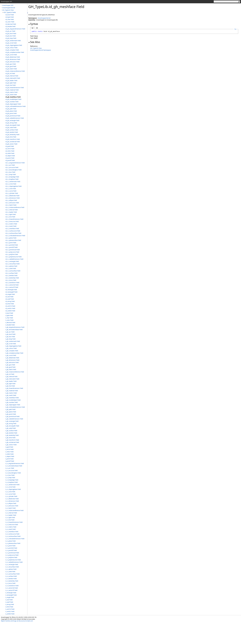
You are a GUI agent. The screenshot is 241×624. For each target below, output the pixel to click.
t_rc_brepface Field (11, 482)
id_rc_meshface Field (12, 228)
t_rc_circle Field (10, 487)
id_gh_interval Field (11, 76)
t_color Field (9, 320)
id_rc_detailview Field (12, 196)
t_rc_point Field (10, 546)
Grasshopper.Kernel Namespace (40, 50)
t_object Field (9, 456)
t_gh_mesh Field (10, 395)
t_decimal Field (10, 322)
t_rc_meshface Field (11, 531)
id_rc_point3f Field (11, 247)
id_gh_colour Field (11, 47)
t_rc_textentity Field (11, 581)
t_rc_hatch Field (10, 508)
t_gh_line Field (10, 386)
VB (37, 28)
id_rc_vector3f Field (11, 287)
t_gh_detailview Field (12, 358)
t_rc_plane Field (10, 541)
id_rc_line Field (10, 217)
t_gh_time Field (10, 437)
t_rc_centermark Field (12, 484)
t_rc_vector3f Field (11, 590)
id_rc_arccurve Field (11, 167)
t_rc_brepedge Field (11, 480)
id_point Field (9, 158)
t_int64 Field (9, 454)
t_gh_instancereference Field (14, 372)
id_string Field (10, 301)
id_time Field (9, 304)
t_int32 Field (9, 452)
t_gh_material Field (11, 391)
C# (32, 28)
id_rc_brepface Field (11, 179)
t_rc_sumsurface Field (12, 574)
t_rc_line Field (9, 520)
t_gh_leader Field (10, 381)
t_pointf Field (9, 461)
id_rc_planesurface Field (13, 240)
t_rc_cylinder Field (11, 496)
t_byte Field (9, 315)
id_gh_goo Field (10, 64)
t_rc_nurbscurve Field (12, 534)
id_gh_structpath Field (12, 125)
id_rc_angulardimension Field (15, 163)
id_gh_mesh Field (11, 94)
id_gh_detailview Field (12, 57)
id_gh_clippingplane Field (13, 45)
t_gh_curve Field (10, 355)
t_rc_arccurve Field (11, 470)
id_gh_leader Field (11, 80)
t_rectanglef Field (11, 595)
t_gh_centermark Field (12, 341)
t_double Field (10, 325)
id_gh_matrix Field (11, 92)
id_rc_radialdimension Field (14, 259)
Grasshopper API (7, 5)
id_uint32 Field (10, 308)
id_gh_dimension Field (12, 59)
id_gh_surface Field (11, 130)
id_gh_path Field (10, 109)
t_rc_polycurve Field (11, 555)
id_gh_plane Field (11, 111)
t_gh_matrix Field (11, 393)
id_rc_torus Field (10, 280)
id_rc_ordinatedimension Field (15, 235)
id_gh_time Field (10, 137)
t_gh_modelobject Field (13, 400)
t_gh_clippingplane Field (13, 346)
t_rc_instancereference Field (14, 510)
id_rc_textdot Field (11, 275)
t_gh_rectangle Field (11, 421)
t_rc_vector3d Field (11, 588)
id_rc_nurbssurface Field (13, 233)
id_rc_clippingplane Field (13, 186)
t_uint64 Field (9, 614)
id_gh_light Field (10, 83)
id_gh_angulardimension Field (15, 29)
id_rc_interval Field (11, 210)
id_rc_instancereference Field (14, 207)
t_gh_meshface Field (12, 398)
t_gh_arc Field (9, 332)
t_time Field (9, 607)
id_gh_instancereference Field (15, 71)
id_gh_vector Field (11, 144)
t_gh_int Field (9, 374)
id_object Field (10, 156)
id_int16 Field (9, 149)
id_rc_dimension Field (12, 198)
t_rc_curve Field (10, 494)
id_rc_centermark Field (12, 181)
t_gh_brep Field (10, 339)
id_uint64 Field (10, 311)
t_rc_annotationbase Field (13, 466)
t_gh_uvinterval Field (12, 442)
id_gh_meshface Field (13, 97)
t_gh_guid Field (10, 367)
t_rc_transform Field (11, 586)
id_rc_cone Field (10, 188)
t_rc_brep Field (10, 477)
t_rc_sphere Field (10, 569)
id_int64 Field (9, 153)
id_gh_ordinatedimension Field (15, 106)
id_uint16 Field (10, 306)
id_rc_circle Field (10, 184)
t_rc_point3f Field (11, 550)
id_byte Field (9, 17)
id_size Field (9, 297)
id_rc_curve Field (10, 191)
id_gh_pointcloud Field (12, 116)
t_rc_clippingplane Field (13, 489)
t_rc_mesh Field (10, 529)
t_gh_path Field (10, 409)
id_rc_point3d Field (11, 245)
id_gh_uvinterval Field (12, 141)
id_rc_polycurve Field (12, 252)
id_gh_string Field (11, 123)
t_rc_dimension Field (12, 501)
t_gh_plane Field (10, 412)
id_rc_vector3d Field (11, 285)
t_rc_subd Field (10, 571)
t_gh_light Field (10, 383)
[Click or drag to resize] (27, 13)
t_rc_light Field (10, 517)
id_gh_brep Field (10, 38)
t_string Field (9, 604)
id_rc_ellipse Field (11, 200)
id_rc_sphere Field (11, 266)
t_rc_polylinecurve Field (13, 560)
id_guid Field (9, 146)
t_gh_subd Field (10, 428)
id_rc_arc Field (10, 165)
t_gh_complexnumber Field (14, 353)
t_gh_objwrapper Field (12, 405)
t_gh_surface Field (11, 430)
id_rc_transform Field (12, 282)
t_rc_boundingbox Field (13, 473)
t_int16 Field (9, 449)
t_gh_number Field (11, 402)
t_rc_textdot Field (11, 578)
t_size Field (9, 600)
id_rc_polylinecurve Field (13, 257)
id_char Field (9, 19)
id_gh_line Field (10, 85)
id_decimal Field (10, 24)
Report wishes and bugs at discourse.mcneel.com (17, 621)
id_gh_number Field (11, 102)
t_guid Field (9, 447)
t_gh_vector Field (10, 445)
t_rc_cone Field (10, 492)
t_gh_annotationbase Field (13, 329)
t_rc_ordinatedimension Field (14, 539)
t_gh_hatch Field (10, 369)
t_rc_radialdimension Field (13, 562)
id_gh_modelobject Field (13, 99)
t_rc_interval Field (11, 513)
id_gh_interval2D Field (12, 78)
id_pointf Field (10, 160)
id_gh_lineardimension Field (14, 87)
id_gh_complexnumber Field (14, 52)
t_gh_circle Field (10, 344)
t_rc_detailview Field (12, 499)
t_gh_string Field (10, 423)
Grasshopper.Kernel (8, 8)
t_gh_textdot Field (11, 433)
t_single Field (9, 597)
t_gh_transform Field (12, 440)
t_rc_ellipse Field (10, 503)
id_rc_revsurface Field (12, 264)
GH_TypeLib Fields (10, 12)
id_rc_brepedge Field (12, 177)
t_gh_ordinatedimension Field (15, 407)
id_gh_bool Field (10, 33)
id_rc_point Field (10, 242)
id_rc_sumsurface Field (12, 271)
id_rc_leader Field (11, 212)
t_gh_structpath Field (12, 426)
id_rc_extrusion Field (12, 203)
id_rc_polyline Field (11, 254)
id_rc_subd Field (10, 268)
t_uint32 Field (9, 611)
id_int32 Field (9, 151)
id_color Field (9, 22)
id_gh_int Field (10, 73)
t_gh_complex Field (11, 351)
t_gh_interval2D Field (12, 379)
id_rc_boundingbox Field (13, 170)
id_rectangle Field (11, 289)
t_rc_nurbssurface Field (12, 536)
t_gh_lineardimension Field (14, 388)
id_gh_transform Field (12, 139)
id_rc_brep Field (10, 174)
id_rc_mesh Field (10, 226)
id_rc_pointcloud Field (12, 250)
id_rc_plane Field (10, 238)
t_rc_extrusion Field (11, 506)
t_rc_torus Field (10, 583)
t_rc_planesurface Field (12, 543)
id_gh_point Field (11, 113)
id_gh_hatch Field (11, 69)
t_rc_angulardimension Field (14, 463)
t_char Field (9, 318)
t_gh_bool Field (10, 334)
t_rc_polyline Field (11, 557)
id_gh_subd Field (10, 127)
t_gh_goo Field (10, 365)
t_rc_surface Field (11, 576)
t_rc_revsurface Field (12, 567)
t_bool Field (9, 313)
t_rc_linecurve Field (11, 524)
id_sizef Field (9, 299)
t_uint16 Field (9, 609)
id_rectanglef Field (11, 292)
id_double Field (10, 26)
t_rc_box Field (9, 475)
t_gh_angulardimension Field (14, 327)
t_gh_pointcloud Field (12, 416)
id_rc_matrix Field (11, 224)
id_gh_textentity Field (12, 134)
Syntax (34, 24)
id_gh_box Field (10, 36)
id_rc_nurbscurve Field (12, 231)
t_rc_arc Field (9, 468)
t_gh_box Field (10, 336)
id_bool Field (9, 15)
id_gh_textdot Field (11, 132)
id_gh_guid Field (10, 66)
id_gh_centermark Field (13, 40)
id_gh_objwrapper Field (13, 104)
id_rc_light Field (10, 214)
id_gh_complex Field (12, 50)
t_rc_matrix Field (10, 527)
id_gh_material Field (12, 90)
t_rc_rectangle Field (11, 564)
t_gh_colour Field (11, 348)
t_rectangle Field (10, 593)
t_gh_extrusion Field (12, 362)
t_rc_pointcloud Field (12, 553)
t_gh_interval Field (11, 376)
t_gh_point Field (10, 414)
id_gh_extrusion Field (12, 62)
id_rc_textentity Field (12, 278)
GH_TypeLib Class (8, 10)
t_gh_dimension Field (12, 360)
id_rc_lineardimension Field (14, 219)
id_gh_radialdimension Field (14, 118)
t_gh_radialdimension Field (14, 419)
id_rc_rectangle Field (12, 261)
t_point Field (9, 459)
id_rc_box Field (10, 172)
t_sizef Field (9, 602)
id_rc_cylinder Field (11, 193)
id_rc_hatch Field (10, 205)
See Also (35, 42)
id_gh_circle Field (11, 43)
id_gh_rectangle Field (12, 120)
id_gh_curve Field (11, 55)
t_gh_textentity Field (12, 435)
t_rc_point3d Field (11, 548)
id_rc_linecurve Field (12, 221)
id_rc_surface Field (11, 273)
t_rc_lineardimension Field (13, 522)
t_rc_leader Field (10, 515)
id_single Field (10, 294)
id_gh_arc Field (10, 31)
